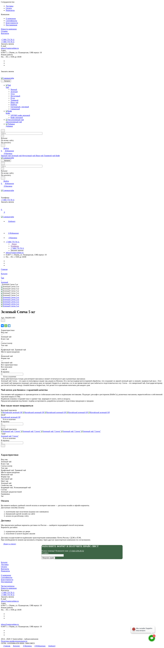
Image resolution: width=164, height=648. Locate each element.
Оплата (9, 8)
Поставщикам (11, 25)
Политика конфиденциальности (14, 641)
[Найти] (3, 145)
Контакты (5, 569)
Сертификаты (11, 21)
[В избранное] (3, 320)
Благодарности (12, 23)
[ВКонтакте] (2, 325)
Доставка (9, 6)
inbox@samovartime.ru (10, 48)
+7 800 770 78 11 (7, 40)
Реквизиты (10, 10)
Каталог (4, 562)
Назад (14, 244)
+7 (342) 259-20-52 (76, 551)
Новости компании (9, 588)
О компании (11, 18)
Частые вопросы (7, 586)
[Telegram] (9, 325)
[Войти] (2, 207)
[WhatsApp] (5, 325)
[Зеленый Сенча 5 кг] (10, 297)
